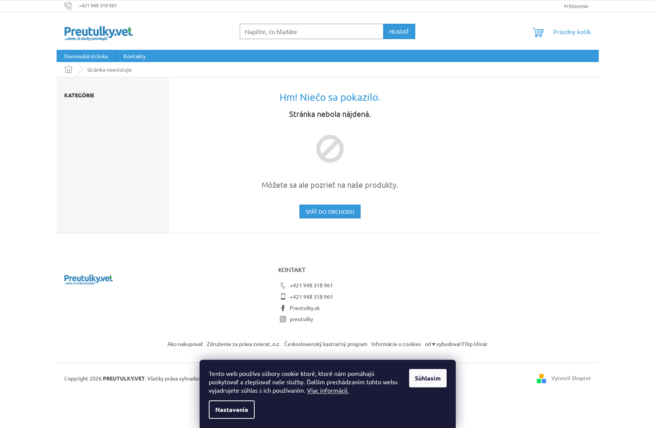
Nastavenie (231, 409)
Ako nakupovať (185, 343)
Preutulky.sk (305, 307)
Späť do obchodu (330, 211)
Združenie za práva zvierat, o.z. (243, 343)
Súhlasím (428, 378)
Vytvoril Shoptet (571, 377)
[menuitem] (86, 56)
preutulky (301, 318)
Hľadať (399, 31)
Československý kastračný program (325, 343)
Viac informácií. (328, 390)
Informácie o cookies (396, 343)
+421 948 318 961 (311, 285)
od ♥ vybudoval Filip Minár (456, 343)
